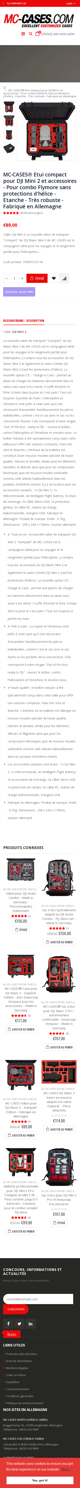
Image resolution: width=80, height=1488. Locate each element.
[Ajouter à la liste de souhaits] (53, 278)
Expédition (13, 1382)
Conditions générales (20, 1396)
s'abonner (16, 1309)
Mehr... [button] (66, 1469)
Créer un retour (16, 1375)
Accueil (4, 87)
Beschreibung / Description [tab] (23, 320)
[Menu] (23, 34)
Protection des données (21, 1354)
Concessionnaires (17, 1389)
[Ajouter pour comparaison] (64, 278)
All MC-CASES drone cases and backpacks (27, 889)
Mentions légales (17, 1368)
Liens (69, 3)
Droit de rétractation (19, 1361)
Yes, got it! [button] (40, 1480)
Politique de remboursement (24, 1403)
